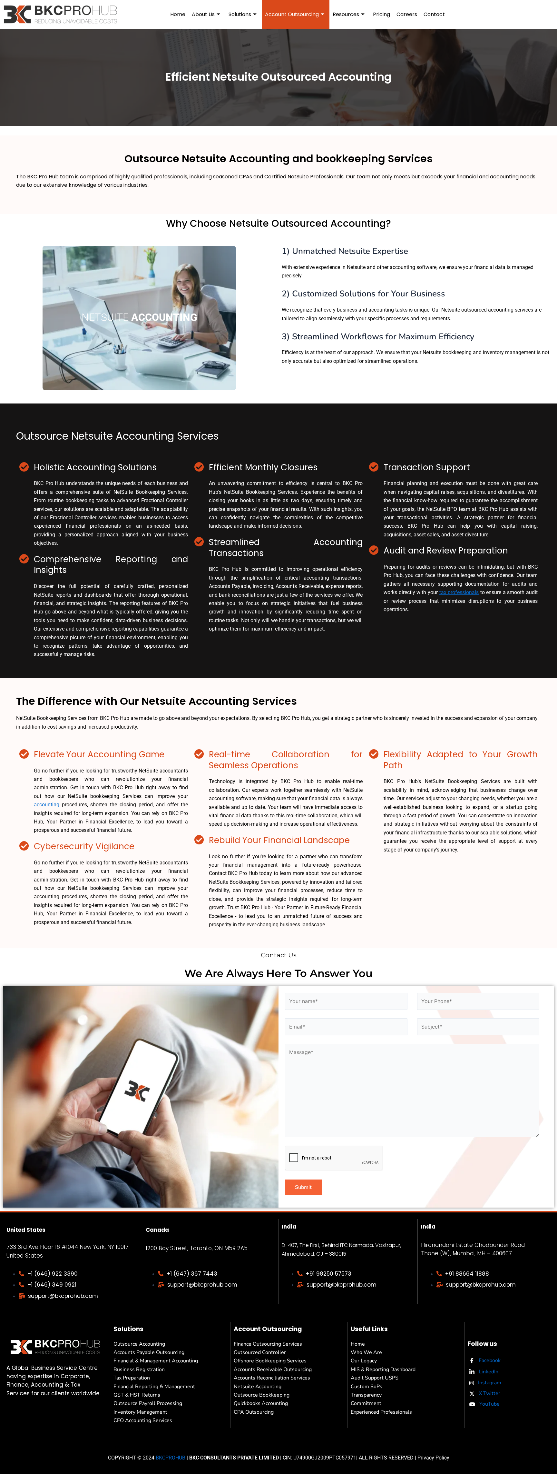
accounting (46, 805)
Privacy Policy (433, 1458)
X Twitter (488, 1393)
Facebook (489, 1360)
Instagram (489, 1382)
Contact (434, 14)
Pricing (381, 14)
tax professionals (459, 592)
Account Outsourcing (292, 14)
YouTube (489, 1404)
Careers (406, 14)
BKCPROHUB (170, 1458)
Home (177, 14)
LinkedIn (487, 1371)
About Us (203, 14)
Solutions (240, 14)
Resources (346, 14)
